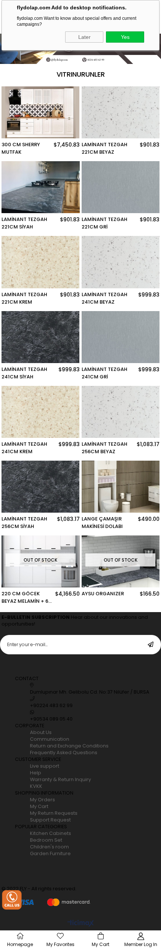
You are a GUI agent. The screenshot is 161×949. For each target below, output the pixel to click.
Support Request (50, 820)
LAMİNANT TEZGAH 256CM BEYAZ (104, 447)
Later (84, 37)
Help (35, 773)
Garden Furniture (50, 853)
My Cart (39, 806)
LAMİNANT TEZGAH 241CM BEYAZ (104, 298)
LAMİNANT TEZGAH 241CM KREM (24, 447)
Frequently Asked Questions (63, 752)
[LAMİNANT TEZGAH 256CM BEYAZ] (121, 412)
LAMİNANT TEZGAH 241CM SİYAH (24, 373)
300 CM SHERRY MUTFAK (20, 148)
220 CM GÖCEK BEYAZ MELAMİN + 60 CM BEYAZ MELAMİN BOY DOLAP (26, 597)
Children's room (49, 847)
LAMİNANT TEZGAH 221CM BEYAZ (104, 148)
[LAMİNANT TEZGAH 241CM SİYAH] (40, 337)
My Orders (42, 799)
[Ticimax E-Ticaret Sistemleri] (80, 924)
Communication (49, 739)
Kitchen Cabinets (50, 833)
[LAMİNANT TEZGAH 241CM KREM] (40, 412)
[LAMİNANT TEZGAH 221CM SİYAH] (40, 187)
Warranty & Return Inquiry (60, 779)
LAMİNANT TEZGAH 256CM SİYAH (24, 522)
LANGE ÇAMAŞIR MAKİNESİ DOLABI (102, 522)
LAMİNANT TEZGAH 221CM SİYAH (24, 223)
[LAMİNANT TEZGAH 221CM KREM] (40, 262)
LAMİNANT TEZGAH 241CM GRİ (104, 373)
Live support (44, 766)
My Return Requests (54, 813)
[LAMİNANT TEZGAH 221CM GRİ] (121, 187)
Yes (125, 37)
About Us (41, 732)
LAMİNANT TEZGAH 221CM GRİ (104, 223)
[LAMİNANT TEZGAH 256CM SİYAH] (40, 487)
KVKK (36, 786)
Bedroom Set (46, 840)
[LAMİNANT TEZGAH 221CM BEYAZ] (121, 112)
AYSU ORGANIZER (103, 593)
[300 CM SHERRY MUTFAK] (40, 112)
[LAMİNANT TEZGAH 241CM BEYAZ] (121, 262)
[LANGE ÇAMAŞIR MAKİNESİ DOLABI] (121, 487)
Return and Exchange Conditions (69, 746)
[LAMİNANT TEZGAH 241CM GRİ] (121, 337)
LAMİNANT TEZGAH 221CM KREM (24, 298)
